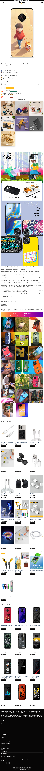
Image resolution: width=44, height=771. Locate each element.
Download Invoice (4, 753)
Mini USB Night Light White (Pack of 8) (36, 519)
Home (2, 62)
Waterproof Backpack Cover (20, 493)
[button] (1, 2)
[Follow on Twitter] (5, 763)
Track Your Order (4, 751)
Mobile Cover (6, 62)
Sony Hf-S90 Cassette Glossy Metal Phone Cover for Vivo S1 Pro (7, 677)
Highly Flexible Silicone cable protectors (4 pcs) (7, 597)
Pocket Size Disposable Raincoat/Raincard (19, 571)
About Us (2, 723)
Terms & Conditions (4, 727)
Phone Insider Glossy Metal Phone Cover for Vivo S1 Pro (21, 651)
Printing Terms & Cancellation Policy (7, 731)
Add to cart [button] (4, 471)
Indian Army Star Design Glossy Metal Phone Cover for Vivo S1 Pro (7, 651)
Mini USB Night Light (33, 493)
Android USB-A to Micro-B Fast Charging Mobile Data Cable (35, 468)
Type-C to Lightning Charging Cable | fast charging (7, 443)
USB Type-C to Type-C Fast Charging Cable (7, 494)
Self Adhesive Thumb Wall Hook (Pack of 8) (7, 468)
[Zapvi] (22, 2)
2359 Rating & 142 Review (7, 68)
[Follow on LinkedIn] (9, 763)
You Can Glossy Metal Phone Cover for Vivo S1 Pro (21, 677)
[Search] (3, 3)
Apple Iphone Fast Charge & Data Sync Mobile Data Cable (36, 545)
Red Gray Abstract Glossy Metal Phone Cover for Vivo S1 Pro (36, 677)
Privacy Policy (3, 725)
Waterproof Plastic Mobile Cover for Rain (36, 570)
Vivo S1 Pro (12, 62)
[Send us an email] (7, 763)
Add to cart (10, 87)
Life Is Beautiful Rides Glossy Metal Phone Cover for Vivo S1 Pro (6, 626)
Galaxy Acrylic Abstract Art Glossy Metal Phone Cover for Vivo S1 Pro (21, 626)
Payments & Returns (4, 729)
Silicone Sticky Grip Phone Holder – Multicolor (21, 443)
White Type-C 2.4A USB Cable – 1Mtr (36, 442)
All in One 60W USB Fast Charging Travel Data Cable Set (22, 468)
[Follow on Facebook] (2, 763)
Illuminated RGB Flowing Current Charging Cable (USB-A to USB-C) (6, 545)
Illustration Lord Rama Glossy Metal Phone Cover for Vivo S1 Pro (21, 702)
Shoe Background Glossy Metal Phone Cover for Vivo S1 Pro (36, 702)
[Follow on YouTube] (11, 763)
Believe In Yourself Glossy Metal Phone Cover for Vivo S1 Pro (7, 702)
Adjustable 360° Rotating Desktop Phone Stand (7, 520)
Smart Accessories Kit (18, 519)
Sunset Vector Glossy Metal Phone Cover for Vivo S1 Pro (36, 651)
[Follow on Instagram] (3, 763)
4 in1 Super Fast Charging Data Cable (7, 570)
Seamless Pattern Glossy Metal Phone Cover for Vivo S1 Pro (36, 626)
